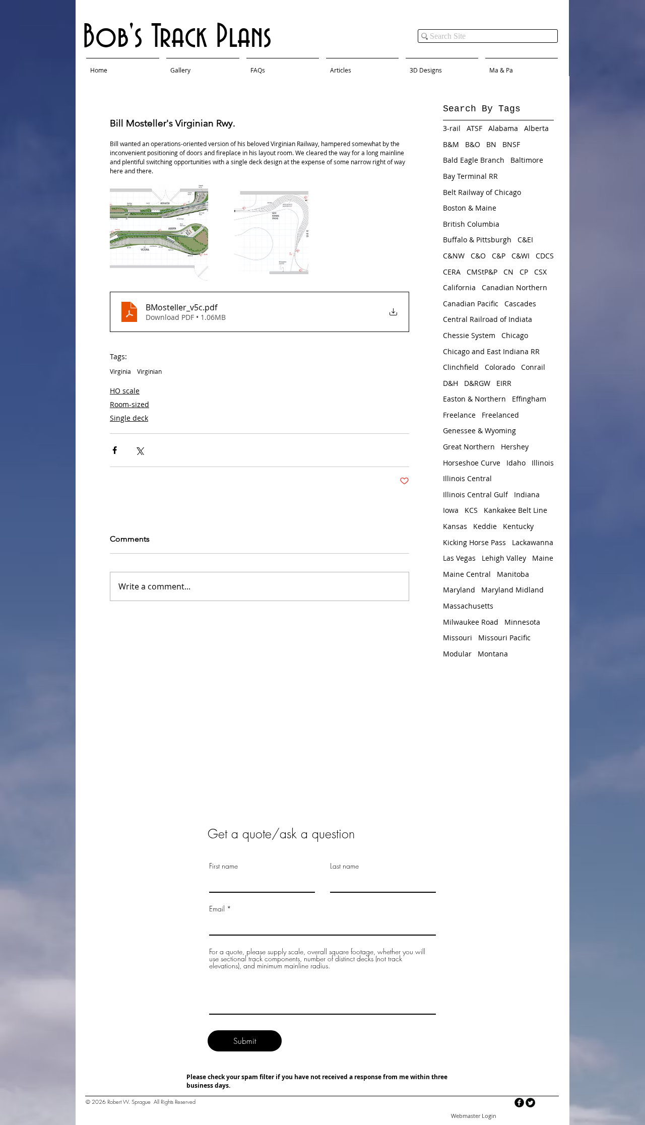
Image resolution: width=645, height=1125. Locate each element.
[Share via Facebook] (114, 450)
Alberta (536, 128)
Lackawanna (532, 542)
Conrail (533, 367)
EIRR (503, 383)
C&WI (520, 255)
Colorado (500, 367)
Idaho (516, 463)
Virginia (120, 371)
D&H (450, 383)
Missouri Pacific (504, 637)
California (459, 287)
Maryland (459, 589)
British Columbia (471, 224)
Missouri (457, 637)
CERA (452, 272)
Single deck (129, 418)
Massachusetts (468, 606)
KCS (471, 510)
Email (217, 908)
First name (223, 866)
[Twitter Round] (530, 1102)
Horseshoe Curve (471, 463)
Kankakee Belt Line (515, 510)
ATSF (474, 128)
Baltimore (526, 160)
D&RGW (477, 383)
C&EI (525, 239)
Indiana (527, 494)
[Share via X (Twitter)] (139, 450)
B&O (472, 144)
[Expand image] (159, 233)
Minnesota (522, 622)
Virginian (149, 371)
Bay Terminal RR (470, 176)
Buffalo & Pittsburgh (477, 239)
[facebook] (519, 1102)
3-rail (452, 128)
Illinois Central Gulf (475, 494)
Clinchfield (461, 367)
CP (524, 272)
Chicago (514, 335)
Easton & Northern (474, 399)
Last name (344, 866)
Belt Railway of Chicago (482, 192)
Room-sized (129, 404)
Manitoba (513, 574)
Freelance (459, 415)
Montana (493, 653)
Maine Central (467, 574)
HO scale (125, 390)
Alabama (503, 128)
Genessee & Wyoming (479, 430)
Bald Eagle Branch (473, 160)
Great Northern (469, 446)
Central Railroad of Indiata (487, 319)
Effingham (529, 399)
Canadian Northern (514, 287)
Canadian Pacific (470, 303)
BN (491, 144)
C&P (498, 255)
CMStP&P (482, 272)
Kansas (455, 526)
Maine (542, 558)
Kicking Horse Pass (474, 542)
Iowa (451, 510)
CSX (540, 272)
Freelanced (500, 415)
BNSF (511, 144)
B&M (451, 144)
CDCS (545, 255)
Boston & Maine (469, 208)
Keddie (485, 526)
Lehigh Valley (504, 558)
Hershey (515, 446)
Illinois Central (467, 478)
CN (508, 272)
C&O (478, 255)
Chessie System (469, 335)
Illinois (543, 463)
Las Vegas (459, 558)
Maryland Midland (512, 589)
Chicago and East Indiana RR (491, 351)
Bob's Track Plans (177, 37)
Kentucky (518, 526)
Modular (457, 653)
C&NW (454, 255)
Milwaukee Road (470, 622)
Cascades (520, 303)
